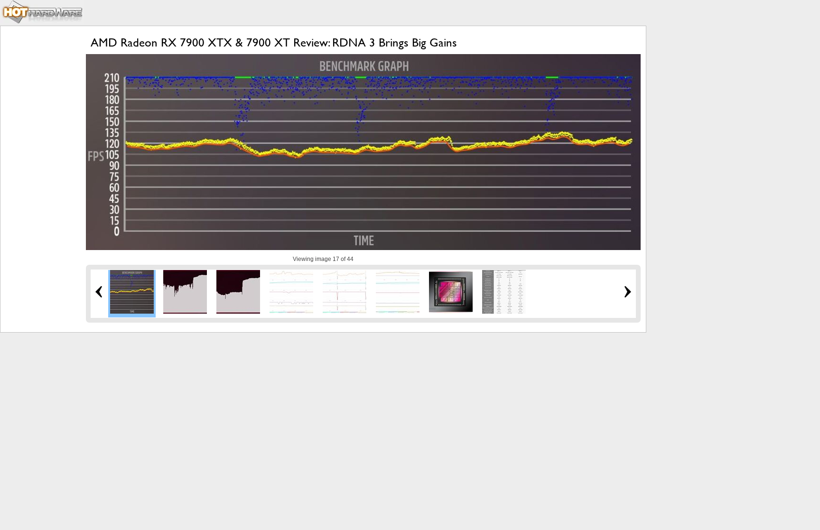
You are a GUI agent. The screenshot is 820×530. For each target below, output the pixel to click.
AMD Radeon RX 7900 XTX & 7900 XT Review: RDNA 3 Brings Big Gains (274, 42)
